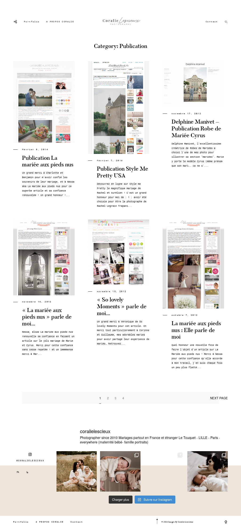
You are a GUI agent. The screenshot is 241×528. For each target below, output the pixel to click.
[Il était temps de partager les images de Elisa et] (164, 471)
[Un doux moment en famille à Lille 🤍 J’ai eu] (207, 471)
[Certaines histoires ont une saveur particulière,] (120, 471)
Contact (212, 21)
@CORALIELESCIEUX (30, 460)
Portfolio (32, 21)
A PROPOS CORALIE (60, 21)
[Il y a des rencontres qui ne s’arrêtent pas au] (76, 471)
